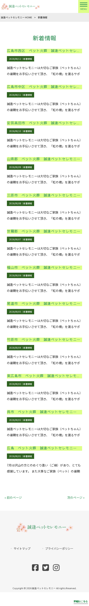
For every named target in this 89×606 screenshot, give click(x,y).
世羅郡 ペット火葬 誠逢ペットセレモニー (43, 231)
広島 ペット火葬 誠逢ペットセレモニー (42, 448)
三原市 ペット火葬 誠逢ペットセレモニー (43, 195)
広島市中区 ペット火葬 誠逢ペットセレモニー (47, 87)
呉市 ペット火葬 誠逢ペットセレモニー (42, 412)
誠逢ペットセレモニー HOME (16, 17)
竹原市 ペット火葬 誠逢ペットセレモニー (43, 339)
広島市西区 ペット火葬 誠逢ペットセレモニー (47, 51)
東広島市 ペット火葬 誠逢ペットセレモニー (45, 376)
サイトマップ (22, 548)
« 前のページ (13, 497)
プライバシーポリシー (59, 548)
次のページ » (75, 497)
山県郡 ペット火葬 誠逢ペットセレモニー (43, 159)
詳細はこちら (81, 601)
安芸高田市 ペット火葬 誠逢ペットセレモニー (47, 123)
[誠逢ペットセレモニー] (20, 6)
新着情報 (27, 58)
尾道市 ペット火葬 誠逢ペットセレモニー (43, 303)
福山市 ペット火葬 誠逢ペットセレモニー (43, 267)
